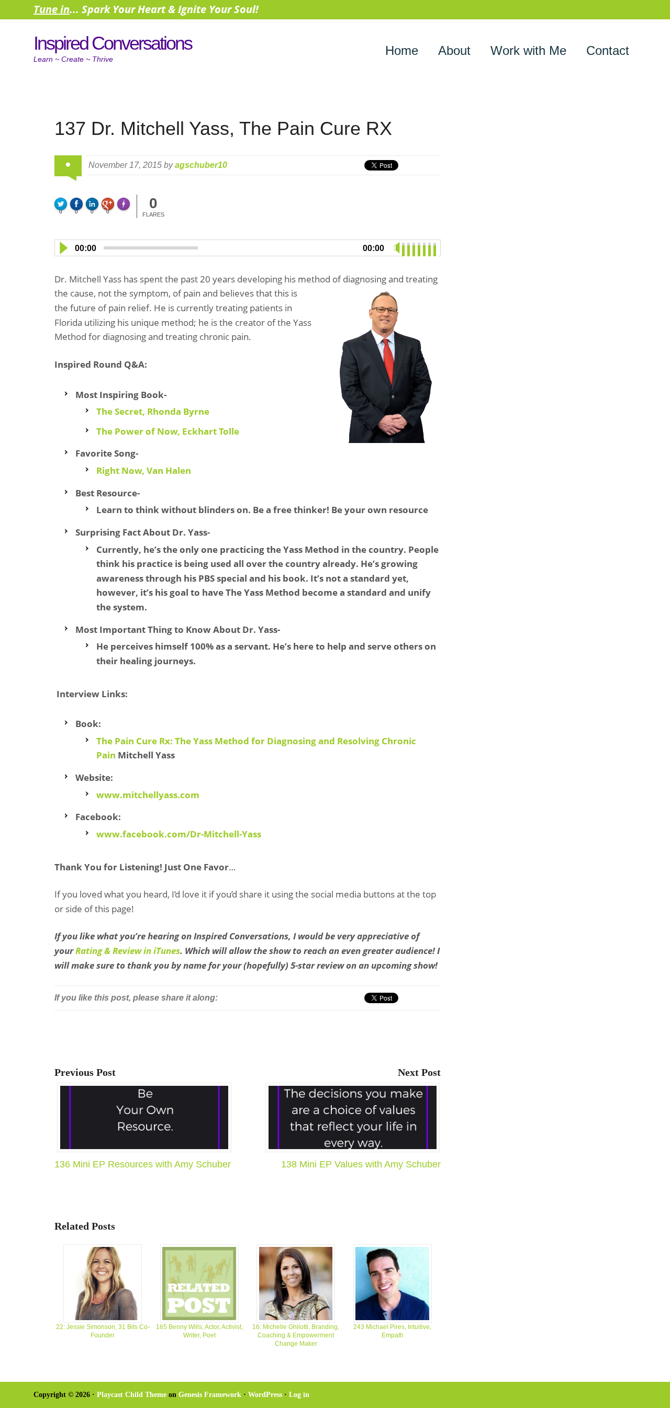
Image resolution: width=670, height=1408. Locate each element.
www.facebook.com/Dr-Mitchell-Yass (178, 834)
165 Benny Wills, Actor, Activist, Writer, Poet (199, 1331)
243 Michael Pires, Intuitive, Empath (392, 1331)
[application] (247, 245)
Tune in (52, 9)
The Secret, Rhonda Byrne (152, 411)
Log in (299, 1395)
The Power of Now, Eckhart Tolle (167, 431)
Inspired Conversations (113, 43)
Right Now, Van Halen (143, 470)
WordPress (265, 1395)
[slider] (420, 247)
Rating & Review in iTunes (127, 951)
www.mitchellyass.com (147, 795)
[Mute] (396, 248)
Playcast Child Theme (131, 1395)
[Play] (63, 248)
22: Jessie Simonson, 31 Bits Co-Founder (103, 1331)
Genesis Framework (209, 1395)
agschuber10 (201, 165)
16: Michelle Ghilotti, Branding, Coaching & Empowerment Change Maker (295, 1335)
